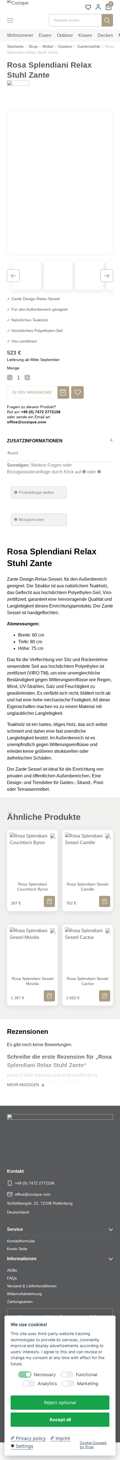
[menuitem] (20, 35)
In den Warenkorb (31, 392)
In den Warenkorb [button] (49, 897)
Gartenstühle (88, 46)
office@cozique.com (33, 1194)
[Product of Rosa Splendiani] (18, 91)
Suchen (107, 20)
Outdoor (65, 46)
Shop (33, 46)
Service (15, 1229)
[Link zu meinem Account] (98, 7)
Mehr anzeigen (23, 1084)
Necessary (45, 1374)
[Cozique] (24, 6)
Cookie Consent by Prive (93, 1445)
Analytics (47, 1383)
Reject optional (60, 1402)
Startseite (15, 46)
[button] (77, 392)
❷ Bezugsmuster (29, 519)
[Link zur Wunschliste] (88, 7)
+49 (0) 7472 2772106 (34, 1183)
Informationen (22, 1258)
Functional (86, 1374)
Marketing (87, 1383)
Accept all (60, 1419)
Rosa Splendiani (22, 461)
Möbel (47, 46)
